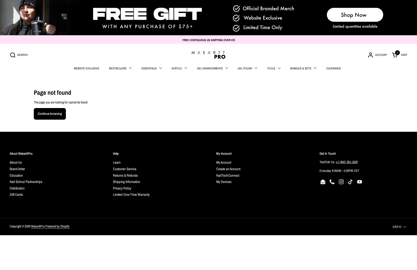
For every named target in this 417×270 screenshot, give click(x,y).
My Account (223, 162)
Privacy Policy (122, 188)
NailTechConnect (227, 175)
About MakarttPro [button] (21, 153)
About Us (16, 162)
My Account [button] (224, 153)
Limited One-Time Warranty (131, 194)
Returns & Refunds (125, 175)
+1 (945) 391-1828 (347, 162)
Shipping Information (126, 181)
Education (16, 175)
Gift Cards (16, 194)
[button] (19, 55)
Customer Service (124, 168)
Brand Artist (17, 168)
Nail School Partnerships (26, 181)
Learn (117, 162)
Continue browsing (50, 113)
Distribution (17, 188)
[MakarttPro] (208, 55)
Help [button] (116, 153)
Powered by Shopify (57, 226)
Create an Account (228, 168)
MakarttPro (38, 226)
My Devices (223, 181)
